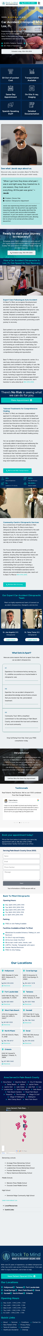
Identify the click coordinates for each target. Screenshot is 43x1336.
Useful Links (9, 1210)
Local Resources (11, 1206)
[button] (21, 144)
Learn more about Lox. (9, 1200)
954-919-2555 (29, 382)
